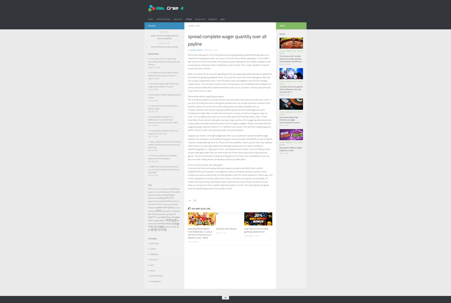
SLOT (222, 19)
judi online (166, 201)
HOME (150, 19)
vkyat (158, 217)
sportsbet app (163, 214)
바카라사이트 (164, 223)
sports (152, 271)
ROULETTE (178, 19)
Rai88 (164, 207)
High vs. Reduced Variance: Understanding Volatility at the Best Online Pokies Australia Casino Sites (164, 145)
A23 (150, 188)
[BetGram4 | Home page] (165, 8)
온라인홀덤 (159, 226)
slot (226, 156)
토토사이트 (159, 230)
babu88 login (175, 189)
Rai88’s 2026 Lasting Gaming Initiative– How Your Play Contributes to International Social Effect (163, 170)
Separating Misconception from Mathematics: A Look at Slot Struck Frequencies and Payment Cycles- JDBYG (163, 120)
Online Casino (155, 204)
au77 (154, 189)
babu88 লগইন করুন (152, 192)
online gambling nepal (167, 204)
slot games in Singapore (170, 211)
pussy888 (157, 207)
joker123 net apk (154, 201)
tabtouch (172, 214)
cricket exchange (161, 195)
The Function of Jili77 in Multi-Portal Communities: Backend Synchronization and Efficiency (164, 62)
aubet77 (159, 189)
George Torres (196, 50)
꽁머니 (162, 220)
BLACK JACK (200, 19)
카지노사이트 (170, 227)
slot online (153, 214)
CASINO (189, 19)
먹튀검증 (171, 220)
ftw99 (157, 198)
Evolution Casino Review (226, 229)
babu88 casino (165, 189)
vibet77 (152, 217)
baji (158, 192)
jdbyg (161, 198)
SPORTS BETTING (163, 19)
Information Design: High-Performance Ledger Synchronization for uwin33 (290, 120)
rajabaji (170, 207)
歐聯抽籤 (156, 220)
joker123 (169, 197)
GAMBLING (212, 19)
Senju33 (152, 211)
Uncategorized (155, 281)
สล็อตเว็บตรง (166, 217)
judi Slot (174, 201)
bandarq (163, 192)
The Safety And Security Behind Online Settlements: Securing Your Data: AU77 (291, 89)
